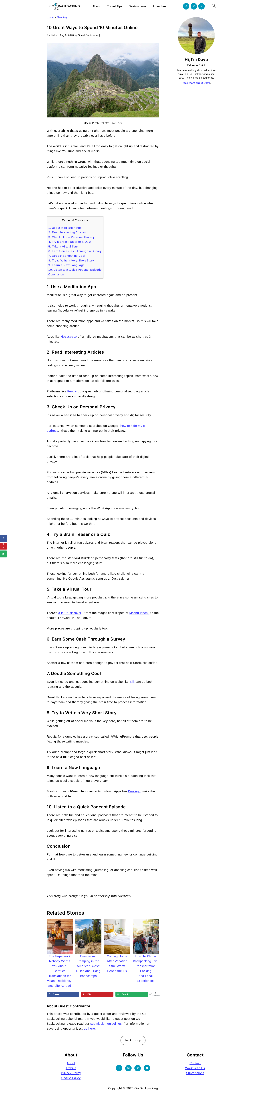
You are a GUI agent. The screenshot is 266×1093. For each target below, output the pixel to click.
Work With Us (195, 1068)
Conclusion (56, 274)
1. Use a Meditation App (65, 227)
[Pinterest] (201, 6)
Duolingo (134, 791)
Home (50, 17)
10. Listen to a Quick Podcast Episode (75, 269)
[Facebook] (186, 6)
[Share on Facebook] (3, 538)
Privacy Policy (71, 1073)
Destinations (137, 6)
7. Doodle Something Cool (66, 255)
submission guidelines (106, 1023)
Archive (71, 1068)
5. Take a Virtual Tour (63, 246)
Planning (61, 17)
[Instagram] (194, 6)
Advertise (159, 6)
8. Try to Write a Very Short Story (71, 260)
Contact (195, 1063)
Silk (132, 681)
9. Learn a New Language (66, 265)
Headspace (69, 336)
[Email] (147, 1068)
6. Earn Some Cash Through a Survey (75, 251)
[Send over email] (3, 553)
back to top (133, 1040)
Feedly (72, 391)
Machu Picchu (139, 613)
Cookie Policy (71, 1078)
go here (89, 1028)
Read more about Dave (196, 83)
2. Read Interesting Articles (67, 232)
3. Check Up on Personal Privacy (71, 237)
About (96, 6)
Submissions (195, 1073)
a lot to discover (69, 613)
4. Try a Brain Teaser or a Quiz (69, 241)
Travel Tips (115, 6)
